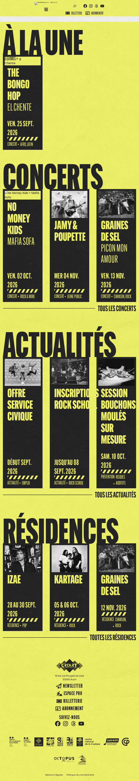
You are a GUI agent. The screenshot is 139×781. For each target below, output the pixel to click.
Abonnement (97, 13)
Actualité (13, 483)
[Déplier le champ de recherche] (75, 6)
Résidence (13, 625)
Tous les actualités (115, 494)
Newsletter (73, 686)
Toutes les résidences (113, 637)
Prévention (108, 477)
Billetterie (76, 13)
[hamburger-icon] (46, 9)
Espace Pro (73, 693)
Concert (12, 144)
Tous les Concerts (117, 308)
